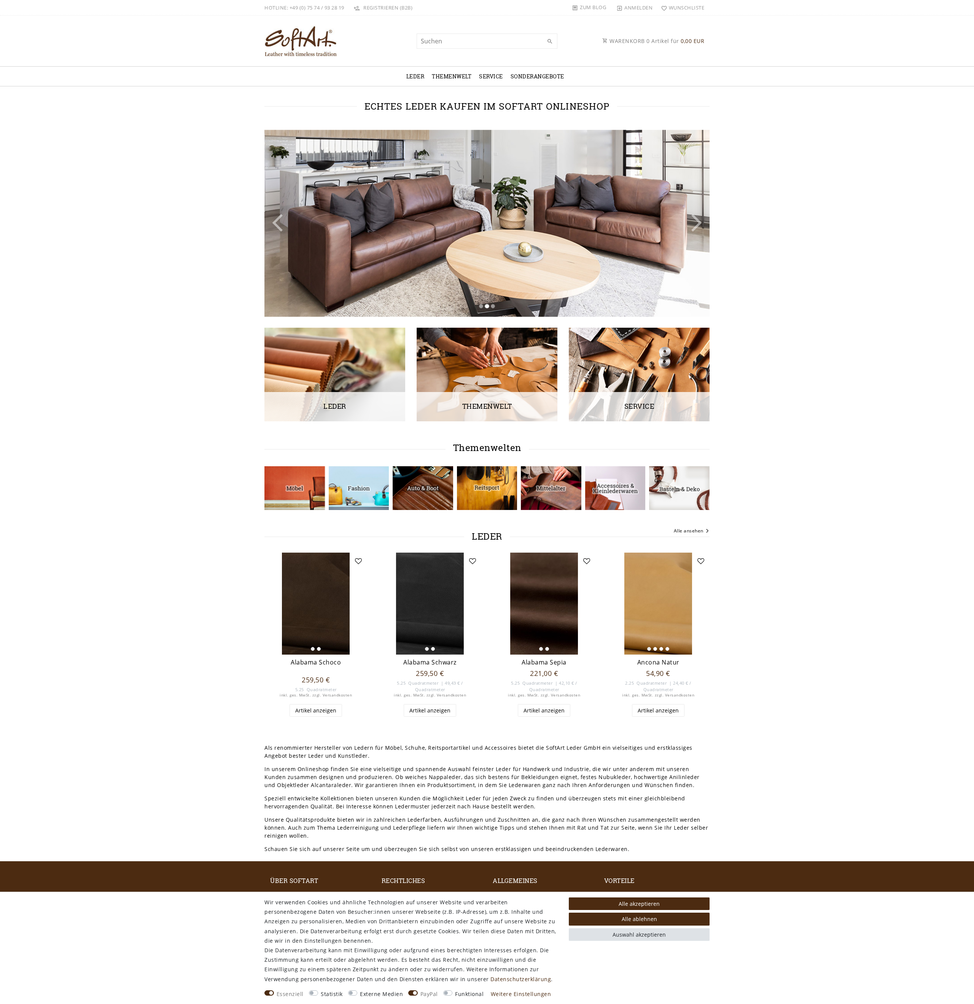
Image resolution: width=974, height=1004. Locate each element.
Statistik (332, 994)
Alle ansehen (688, 530)
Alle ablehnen (639, 919)
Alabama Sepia (544, 662)
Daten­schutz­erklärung (520, 979)
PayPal (429, 994)
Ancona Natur (658, 662)
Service (491, 76)
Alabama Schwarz (430, 662)
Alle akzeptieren (639, 903)
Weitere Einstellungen (521, 994)
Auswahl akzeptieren (639, 934)
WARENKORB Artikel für (656, 41)
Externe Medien (381, 994)
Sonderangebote (537, 76)
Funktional (469, 994)
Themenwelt (451, 76)
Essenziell (290, 994)
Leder (415, 76)
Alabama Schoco (316, 662)
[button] (297, 223)
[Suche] (550, 41)
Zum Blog (593, 7)
